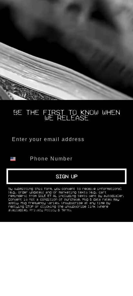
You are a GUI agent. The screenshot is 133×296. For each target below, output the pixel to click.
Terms (66, 210)
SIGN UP (66, 176)
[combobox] (17, 159)
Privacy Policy (43, 210)
